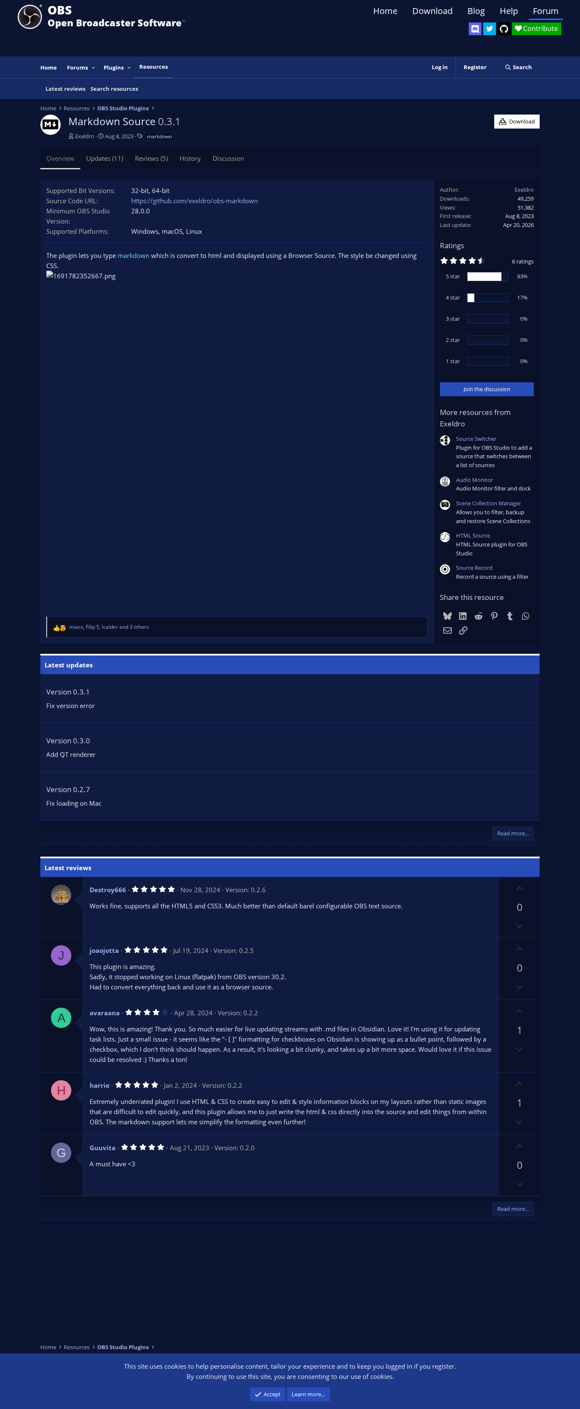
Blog (476, 11)
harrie (100, 1085)
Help (509, 11)
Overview (60, 158)
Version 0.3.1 (68, 692)
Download (432, 11)
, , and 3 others (109, 626)
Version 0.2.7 (68, 789)
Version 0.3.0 (68, 740)
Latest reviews (65, 88)
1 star (453, 361)
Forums (77, 67)
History (190, 158)
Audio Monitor (474, 480)
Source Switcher (476, 439)
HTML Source (473, 535)
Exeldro (84, 136)
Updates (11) (104, 158)
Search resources (114, 88)
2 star (453, 340)
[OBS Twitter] (489, 28)
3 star (453, 318)
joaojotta (104, 950)
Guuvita (102, 1147)
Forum (546, 11)
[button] (94, 67)
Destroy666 (108, 889)
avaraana (105, 1012)
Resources (153, 66)
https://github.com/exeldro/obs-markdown (194, 200)
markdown (159, 136)
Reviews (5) (151, 158)
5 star (453, 276)
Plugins (114, 67)
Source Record (474, 567)
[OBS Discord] (475, 28)
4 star (453, 297)
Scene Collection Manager (488, 503)
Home (385, 11)
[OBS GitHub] (504, 28)
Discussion (228, 158)
